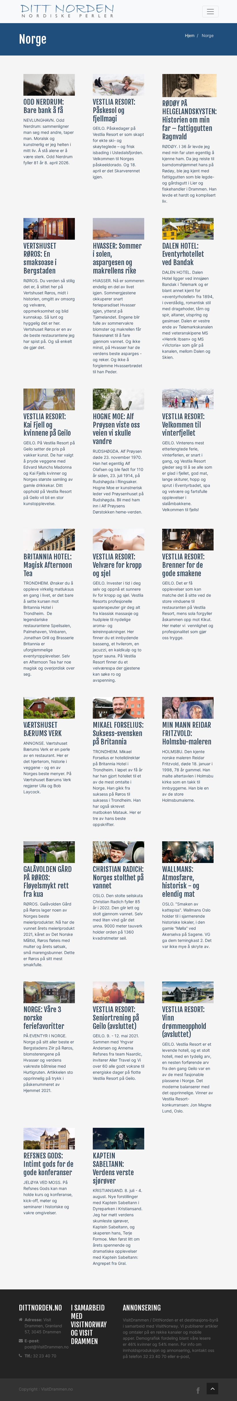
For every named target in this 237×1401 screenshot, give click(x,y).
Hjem (190, 35)
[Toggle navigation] (210, 11)
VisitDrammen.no (57, 1389)
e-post (183, 1356)
